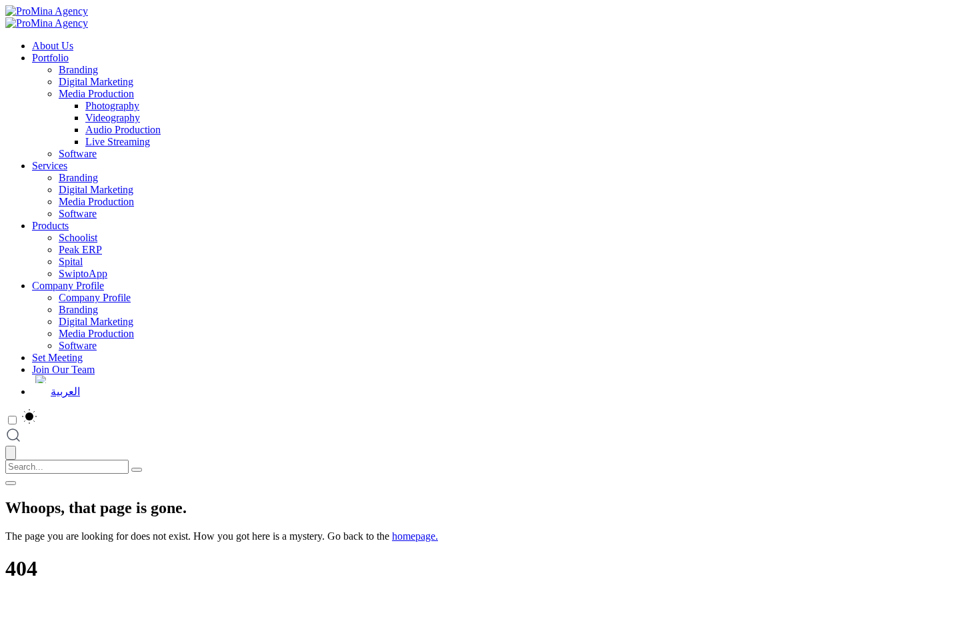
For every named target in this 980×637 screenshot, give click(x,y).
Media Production (96, 93)
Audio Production (123, 129)
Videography (112, 117)
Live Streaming (117, 141)
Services (49, 165)
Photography (112, 105)
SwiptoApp (83, 273)
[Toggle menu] (10, 483)
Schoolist (78, 237)
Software (78, 153)
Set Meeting (57, 357)
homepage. (415, 536)
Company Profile (68, 285)
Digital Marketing (96, 81)
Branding (78, 69)
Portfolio (50, 57)
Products (50, 225)
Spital (71, 261)
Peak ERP (80, 249)
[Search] (136, 470)
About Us (52, 45)
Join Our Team (63, 369)
